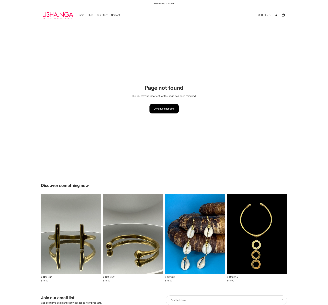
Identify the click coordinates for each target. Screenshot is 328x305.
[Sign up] (282, 300)
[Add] (96, 268)
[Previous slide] (108, 234)
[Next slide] (158, 234)
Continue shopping (164, 108)
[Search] (276, 15)
